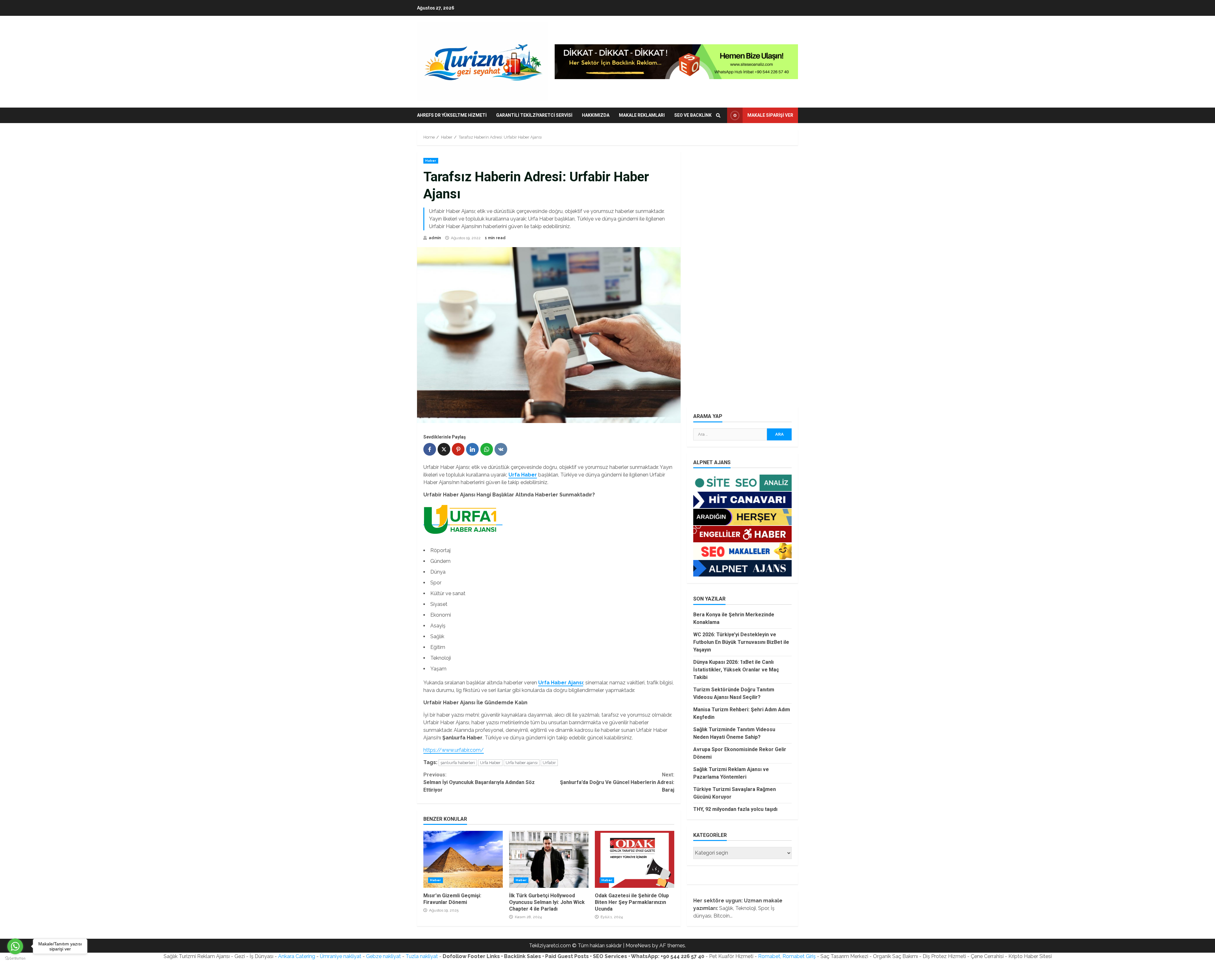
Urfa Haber (490, 762)
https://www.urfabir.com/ (453, 750)
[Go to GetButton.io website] (15, 958)
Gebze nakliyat (383, 956)
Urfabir (549, 762)
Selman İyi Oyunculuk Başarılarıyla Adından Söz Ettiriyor (479, 782)
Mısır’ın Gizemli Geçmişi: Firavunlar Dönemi (463, 859)
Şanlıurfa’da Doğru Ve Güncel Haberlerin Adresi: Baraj (617, 782)
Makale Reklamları (642, 115)
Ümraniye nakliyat (340, 956)
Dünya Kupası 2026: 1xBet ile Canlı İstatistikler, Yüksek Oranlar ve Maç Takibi (736, 669)
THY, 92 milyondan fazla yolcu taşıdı (735, 809)
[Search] (718, 115)
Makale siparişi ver (770, 115)
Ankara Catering (296, 956)
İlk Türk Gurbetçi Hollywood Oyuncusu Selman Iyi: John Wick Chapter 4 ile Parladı (549, 859)
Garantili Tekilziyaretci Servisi (534, 115)
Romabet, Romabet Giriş (787, 956)
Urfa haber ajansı (522, 762)
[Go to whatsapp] (15, 946)
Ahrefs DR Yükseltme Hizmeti (452, 115)
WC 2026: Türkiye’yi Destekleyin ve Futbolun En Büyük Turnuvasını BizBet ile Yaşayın (741, 642)
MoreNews (638, 946)
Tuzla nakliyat (422, 956)
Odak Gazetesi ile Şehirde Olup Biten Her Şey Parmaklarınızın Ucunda (634, 859)
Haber (430, 160)
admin (434, 238)
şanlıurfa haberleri (457, 762)
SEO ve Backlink (693, 115)
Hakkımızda (595, 115)
